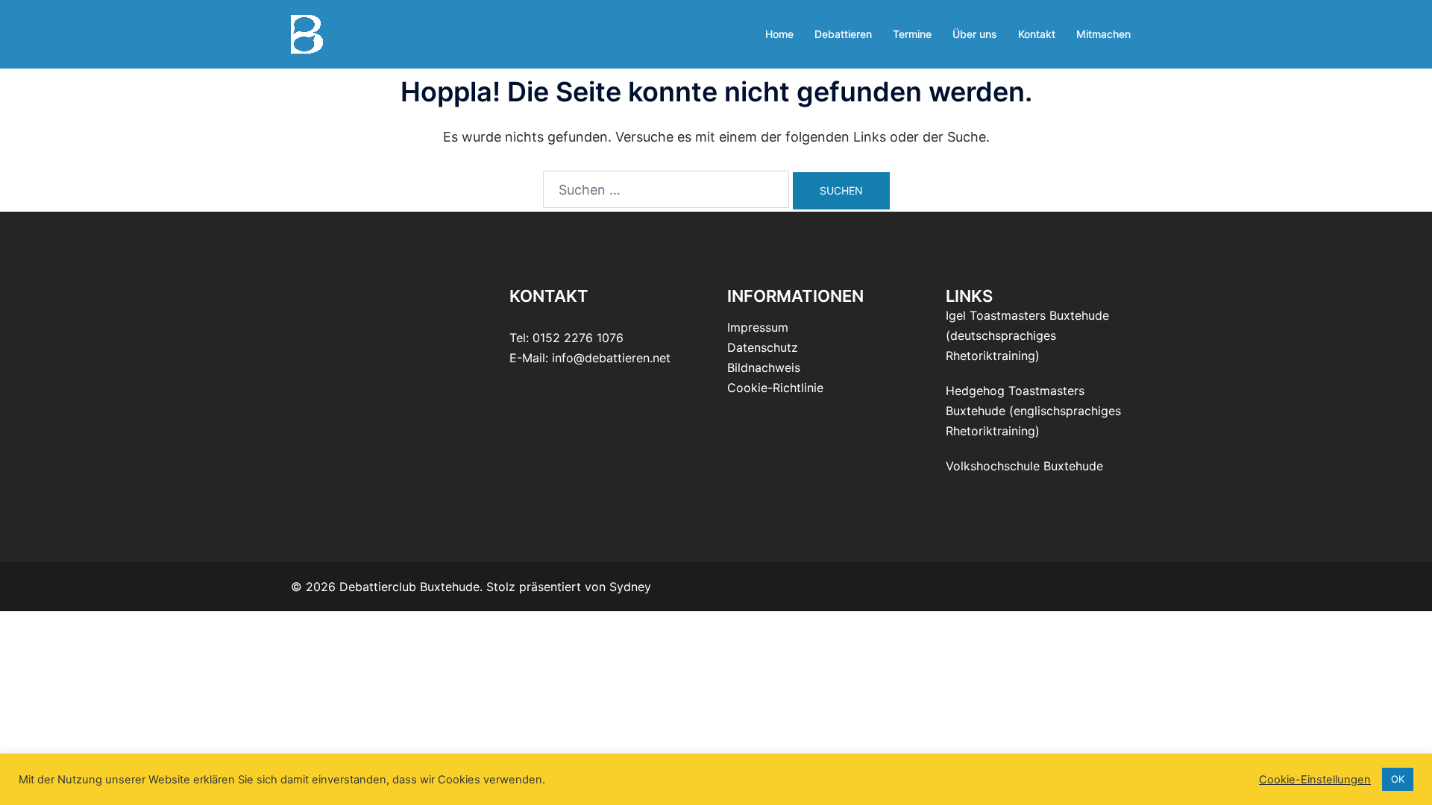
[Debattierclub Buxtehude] (307, 33)
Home (779, 34)
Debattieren (843, 34)
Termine (912, 34)
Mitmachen (1103, 34)
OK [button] (1397, 779)
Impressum (757, 327)
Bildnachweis (763, 367)
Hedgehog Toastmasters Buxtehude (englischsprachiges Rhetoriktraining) (1033, 410)
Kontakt (1036, 34)
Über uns (974, 34)
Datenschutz (762, 347)
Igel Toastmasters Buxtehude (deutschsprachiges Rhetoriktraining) (1027, 335)
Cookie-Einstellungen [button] (1315, 779)
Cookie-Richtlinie (775, 387)
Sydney (630, 586)
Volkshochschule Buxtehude (1024, 465)
